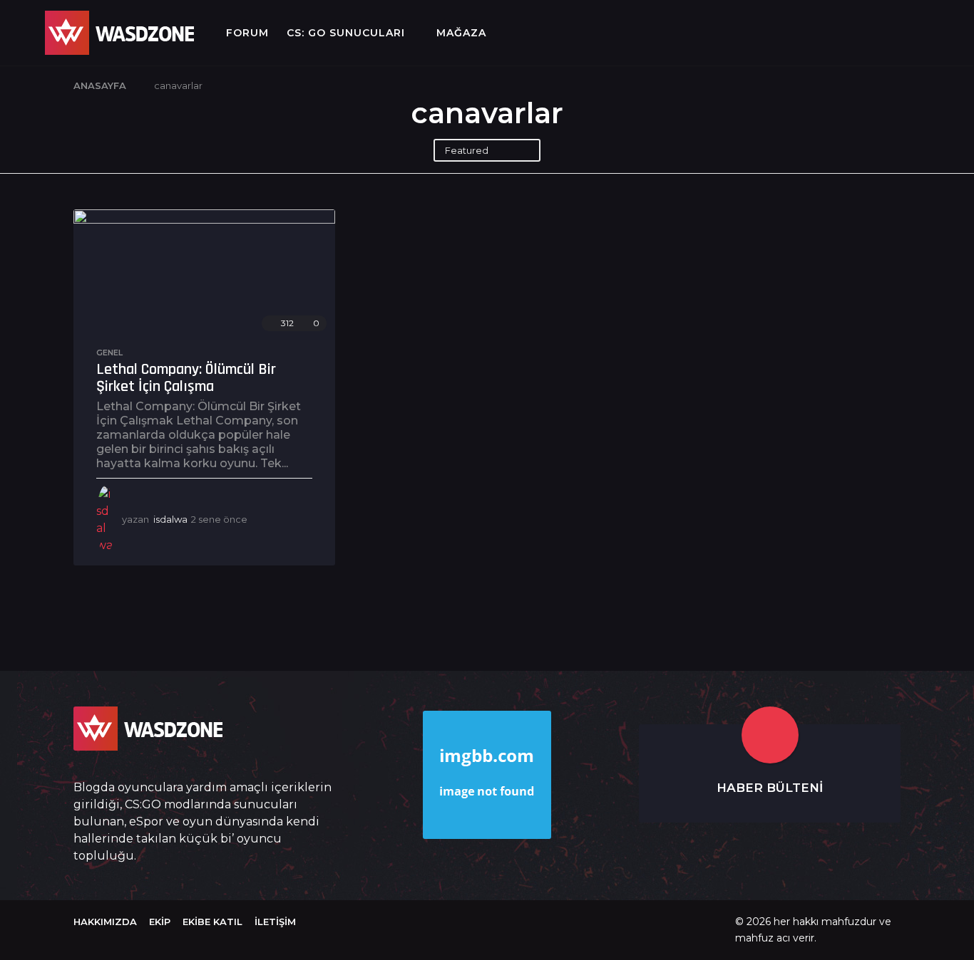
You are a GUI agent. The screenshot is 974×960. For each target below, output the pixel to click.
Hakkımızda (105, 921)
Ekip (159, 921)
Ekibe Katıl (212, 921)
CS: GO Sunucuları (346, 32)
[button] (22, 33)
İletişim (275, 921)
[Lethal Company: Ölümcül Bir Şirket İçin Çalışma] (204, 274)
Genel (109, 352)
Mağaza (461, 32)
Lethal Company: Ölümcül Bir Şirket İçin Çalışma (186, 378)
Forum (247, 32)
